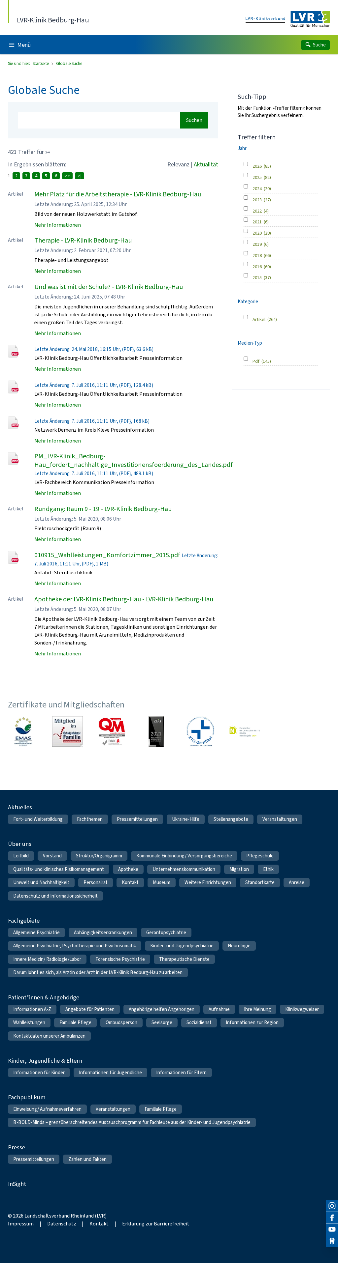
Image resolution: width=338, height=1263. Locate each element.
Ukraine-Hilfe (185, 819)
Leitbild (21, 855)
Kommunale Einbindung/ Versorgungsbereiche (184, 855)
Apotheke (128, 869)
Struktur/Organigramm (99, 855)
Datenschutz (61, 1223)
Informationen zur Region (252, 1022)
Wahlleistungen (29, 1022)
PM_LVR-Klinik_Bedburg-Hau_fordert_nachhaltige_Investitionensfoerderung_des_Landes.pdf (133, 460)
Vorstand (52, 855)
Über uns (19, 844)
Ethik (268, 869)
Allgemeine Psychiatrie (36, 932)
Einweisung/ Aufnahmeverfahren (47, 1109)
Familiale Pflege (75, 1022)
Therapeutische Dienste (184, 959)
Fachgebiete (24, 920)
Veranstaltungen (279, 819)
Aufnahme (219, 1009)
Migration (239, 869)
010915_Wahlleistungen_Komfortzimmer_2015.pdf (107, 555)
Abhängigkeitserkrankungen (103, 932)
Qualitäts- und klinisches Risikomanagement (58, 869)
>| (80, 176)
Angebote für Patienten (90, 1009)
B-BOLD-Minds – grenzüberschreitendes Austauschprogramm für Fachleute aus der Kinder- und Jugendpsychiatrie (132, 1122)
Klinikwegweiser (302, 1009)
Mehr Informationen (57, 224)
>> (67, 176)
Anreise (296, 882)
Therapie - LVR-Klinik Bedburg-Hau (83, 240)
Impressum (21, 1223)
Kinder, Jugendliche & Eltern (45, 1060)
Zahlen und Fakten (87, 1159)
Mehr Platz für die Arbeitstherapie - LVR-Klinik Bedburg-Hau (117, 194)
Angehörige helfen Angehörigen (161, 1009)
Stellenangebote (231, 819)
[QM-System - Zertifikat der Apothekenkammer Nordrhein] (111, 731)
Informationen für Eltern (181, 1072)
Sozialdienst (199, 1022)
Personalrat (96, 882)
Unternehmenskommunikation (183, 869)
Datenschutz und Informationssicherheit (55, 896)
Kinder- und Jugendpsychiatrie (182, 945)
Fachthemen (90, 819)
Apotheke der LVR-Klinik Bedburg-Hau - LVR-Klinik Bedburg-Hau (123, 599)
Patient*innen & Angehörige (43, 997)
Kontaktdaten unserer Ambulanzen (49, 1036)
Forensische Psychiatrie (120, 959)
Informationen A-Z (32, 1009)
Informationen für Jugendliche (110, 1072)
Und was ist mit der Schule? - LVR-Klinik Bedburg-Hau (108, 286)
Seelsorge (162, 1022)
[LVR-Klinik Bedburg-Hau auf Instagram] (332, 1206)
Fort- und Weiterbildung (38, 819)
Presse (16, 1147)
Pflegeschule (260, 855)
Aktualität (206, 164)
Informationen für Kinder (39, 1072)
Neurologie (239, 945)
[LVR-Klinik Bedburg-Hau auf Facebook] (332, 1218)
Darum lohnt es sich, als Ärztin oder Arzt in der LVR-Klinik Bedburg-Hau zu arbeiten (98, 972)
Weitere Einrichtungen (208, 882)
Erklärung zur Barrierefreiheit (155, 1223)
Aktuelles (20, 807)
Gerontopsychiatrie (166, 932)
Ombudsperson (121, 1022)
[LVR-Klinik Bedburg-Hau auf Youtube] (332, 1229)
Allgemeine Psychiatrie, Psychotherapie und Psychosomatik (74, 945)
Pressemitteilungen (137, 819)
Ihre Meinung (257, 1009)
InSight (17, 1184)
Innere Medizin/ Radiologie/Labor (47, 959)
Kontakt (130, 882)
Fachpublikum (27, 1097)
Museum (161, 882)
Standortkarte (260, 882)
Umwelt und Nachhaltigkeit (41, 882)
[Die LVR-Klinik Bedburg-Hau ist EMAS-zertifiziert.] (23, 731)
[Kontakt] (332, 1241)
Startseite (41, 63)
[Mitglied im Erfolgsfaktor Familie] (67, 731)
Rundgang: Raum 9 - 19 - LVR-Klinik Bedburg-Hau (103, 508)
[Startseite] (288, 19)
